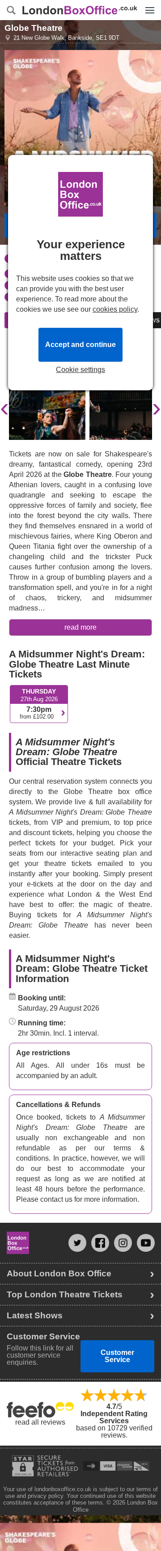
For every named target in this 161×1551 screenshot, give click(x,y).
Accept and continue (80, 344)
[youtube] (146, 1243)
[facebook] (100, 1243)
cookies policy (115, 309)
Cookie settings (80, 369)
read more (80, 627)
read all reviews (40, 1422)
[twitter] (77, 1243)
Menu (148, 3)
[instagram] (123, 1243)
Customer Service (117, 1356)
